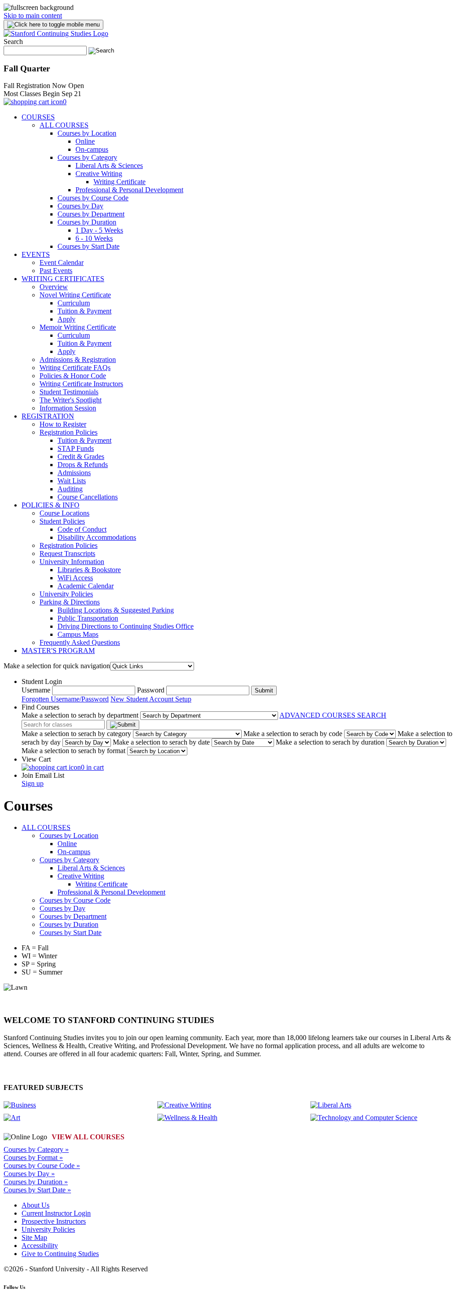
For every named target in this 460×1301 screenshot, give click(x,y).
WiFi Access (75, 578)
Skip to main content (33, 15)
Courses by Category (87, 157)
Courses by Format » (33, 1157)
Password (150, 690)
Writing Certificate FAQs (75, 367)
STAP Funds (76, 448)
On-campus (91, 149)
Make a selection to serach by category (76, 733)
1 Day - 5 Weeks (99, 230)
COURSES (38, 117)
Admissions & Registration (78, 359)
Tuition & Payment (84, 311)
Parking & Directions (70, 602)
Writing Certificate (119, 181)
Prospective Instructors (54, 1221)
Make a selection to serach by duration (330, 742)
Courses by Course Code (93, 198)
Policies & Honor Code (73, 375)
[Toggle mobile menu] (53, 25)
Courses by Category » (36, 1149)
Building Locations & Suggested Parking (116, 610)
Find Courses (40, 707)
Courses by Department (91, 214)
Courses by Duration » (36, 1182)
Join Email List (43, 775)
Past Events (56, 270)
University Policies (66, 594)
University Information (72, 561)
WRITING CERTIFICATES (63, 278)
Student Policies (62, 521)
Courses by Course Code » (42, 1165)
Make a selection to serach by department (80, 715)
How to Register (63, 424)
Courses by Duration (87, 222)
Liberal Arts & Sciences (109, 165)
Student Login (42, 681)
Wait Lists (72, 481)
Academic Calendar (86, 586)
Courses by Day (80, 206)
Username (36, 690)
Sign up (33, 783)
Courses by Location (87, 133)
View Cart (36, 759)
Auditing (70, 489)
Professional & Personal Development (129, 190)
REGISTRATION (48, 416)
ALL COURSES (64, 125)
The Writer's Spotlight (71, 400)
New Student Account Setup (151, 699)
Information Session (68, 408)
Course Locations (64, 513)
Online (85, 141)
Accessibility (40, 1245)
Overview (54, 287)
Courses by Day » (29, 1174)
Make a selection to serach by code (292, 733)
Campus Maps (78, 634)
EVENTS (36, 254)
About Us (35, 1205)
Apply (66, 319)
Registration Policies (68, 432)
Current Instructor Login (56, 1213)
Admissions (74, 472)
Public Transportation (88, 618)
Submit (264, 690)
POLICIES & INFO (51, 505)
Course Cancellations (88, 497)
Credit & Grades (81, 456)
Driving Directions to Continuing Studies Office (126, 626)
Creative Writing (98, 173)
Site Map (34, 1237)
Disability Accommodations (97, 537)
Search (13, 41)
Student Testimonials (69, 392)
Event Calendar (62, 262)
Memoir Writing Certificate (78, 327)
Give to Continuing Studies (60, 1253)
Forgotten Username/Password (65, 699)
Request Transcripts (67, 553)
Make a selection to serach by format (73, 750)
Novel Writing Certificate (75, 295)
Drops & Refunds (83, 464)
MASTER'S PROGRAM (58, 650)
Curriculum (74, 303)
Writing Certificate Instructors (81, 384)
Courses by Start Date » (37, 1190)
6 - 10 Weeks (94, 238)
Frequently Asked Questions (80, 642)
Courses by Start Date (88, 246)
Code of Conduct (82, 529)
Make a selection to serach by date (161, 742)
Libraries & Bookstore (89, 569)
